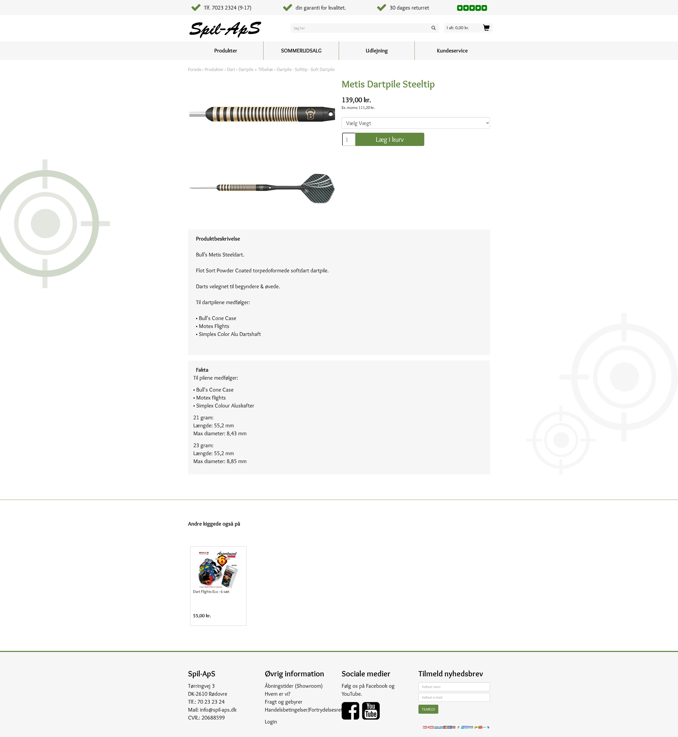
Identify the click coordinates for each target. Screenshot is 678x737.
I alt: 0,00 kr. (458, 27)
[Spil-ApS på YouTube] (371, 709)
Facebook (376, 685)
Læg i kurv (390, 139)
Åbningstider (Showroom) (294, 685)
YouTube (351, 693)
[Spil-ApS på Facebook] (352, 709)
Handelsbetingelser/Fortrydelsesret (304, 709)
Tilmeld (428, 709)
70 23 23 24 (211, 701)
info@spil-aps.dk (218, 709)
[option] (218, 586)
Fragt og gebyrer (283, 701)
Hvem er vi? (277, 693)
